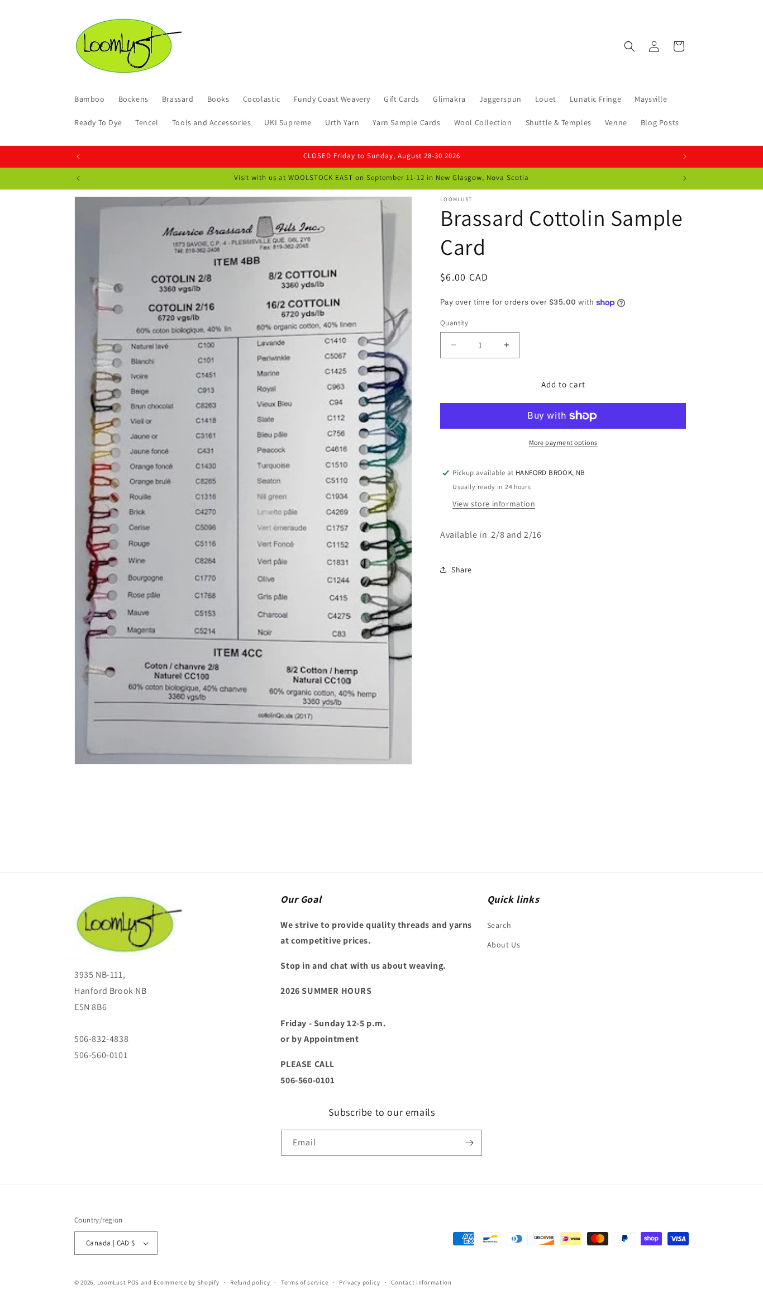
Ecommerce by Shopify (187, 1282)
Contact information (421, 1282)
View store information (493, 504)
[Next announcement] (685, 156)
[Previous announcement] (78, 156)
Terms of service (304, 1282)
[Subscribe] (469, 1143)
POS (133, 1282)
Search (499, 925)
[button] (629, 46)
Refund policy (250, 1282)
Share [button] (461, 570)
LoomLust (111, 1282)
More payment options (563, 442)
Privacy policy (359, 1282)
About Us (504, 945)
